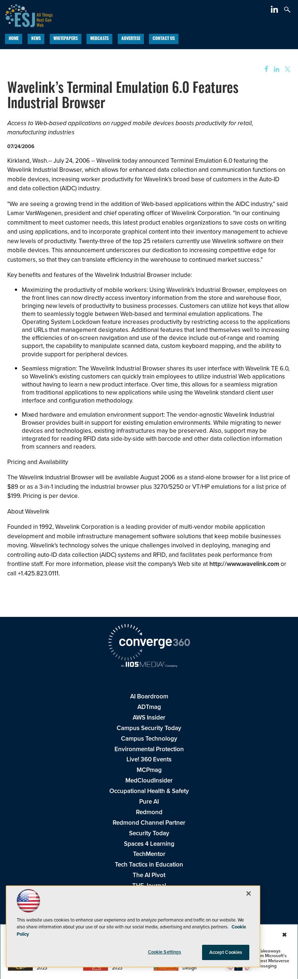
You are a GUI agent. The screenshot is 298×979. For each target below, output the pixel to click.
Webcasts (99, 39)
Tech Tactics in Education (149, 864)
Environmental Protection (149, 749)
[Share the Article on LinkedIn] (275, 69)
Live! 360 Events (149, 759)
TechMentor (149, 854)
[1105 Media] (149, 665)
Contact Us (164, 39)
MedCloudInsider (149, 780)
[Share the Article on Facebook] (264, 69)
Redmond (149, 812)
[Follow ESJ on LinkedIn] (275, 11)
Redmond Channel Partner (149, 822)
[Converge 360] (149, 643)
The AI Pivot (149, 875)
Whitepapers (65, 39)
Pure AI (149, 801)
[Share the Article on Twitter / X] (286, 69)
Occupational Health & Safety (149, 791)
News (36, 39)
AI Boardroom (149, 696)
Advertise (130, 39)
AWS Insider (149, 717)
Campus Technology (149, 738)
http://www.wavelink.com (244, 563)
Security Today (149, 833)
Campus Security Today (149, 728)
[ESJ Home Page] (26, 14)
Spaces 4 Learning (149, 843)
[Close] (249, 893)
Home (14, 39)
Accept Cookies (225, 952)
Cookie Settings (164, 951)
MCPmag (149, 769)
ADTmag (149, 707)
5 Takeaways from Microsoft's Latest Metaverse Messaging (272, 958)
